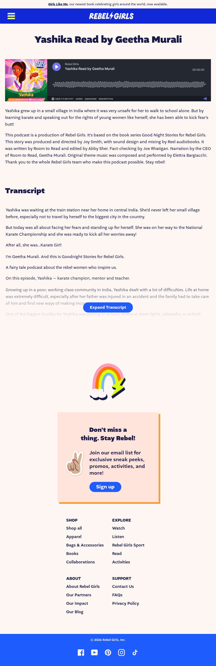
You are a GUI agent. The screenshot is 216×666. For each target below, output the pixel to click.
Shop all (74, 528)
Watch (118, 528)
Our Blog (74, 612)
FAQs (117, 595)
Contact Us (123, 586)
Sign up (105, 486)
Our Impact (77, 603)
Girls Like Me (58, 4)
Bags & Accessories (85, 545)
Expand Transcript (108, 307)
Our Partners (78, 595)
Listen (118, 537)
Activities (121, 562)
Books (72, 553)
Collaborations (80, 562)
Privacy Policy (125, 603)
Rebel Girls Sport (128, 545)
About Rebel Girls (83, 586)
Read (117, 553)
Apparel (73, 537)
